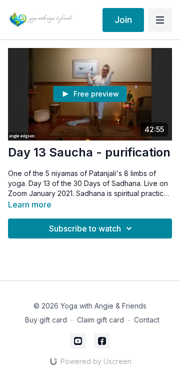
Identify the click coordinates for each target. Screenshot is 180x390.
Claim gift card (100, 320)
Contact (147, 320)
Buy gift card (46, 320)
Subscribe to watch (85, 229)
